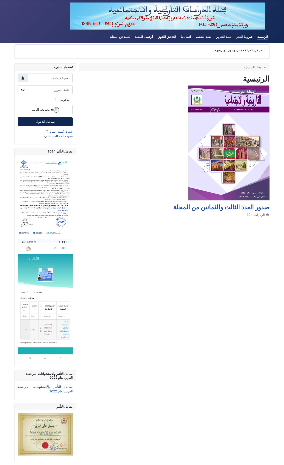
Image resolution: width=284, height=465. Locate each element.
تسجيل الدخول (45, 122)
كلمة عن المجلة (120, 37)
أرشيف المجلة (144, 37)
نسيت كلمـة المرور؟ (59, 131)
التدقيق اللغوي (167, 37)
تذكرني (64, 100)
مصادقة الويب (41, 109)
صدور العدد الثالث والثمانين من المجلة (221, 207)
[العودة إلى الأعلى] (6, 458)
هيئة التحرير (223, 37)
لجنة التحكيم (204, 37)
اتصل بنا (186, 37)
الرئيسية (262, 37)
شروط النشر (244, 37)
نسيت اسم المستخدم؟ (58, 136)
